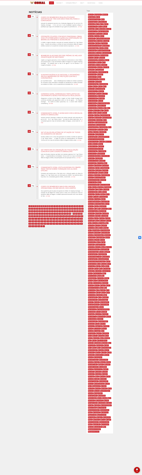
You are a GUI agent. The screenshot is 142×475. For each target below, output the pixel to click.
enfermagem (107, 268)
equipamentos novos (94, 431)
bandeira (105, 343)
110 (33, 218)
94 (42, 216)
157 (66, 223)
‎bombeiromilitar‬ (104, 304)
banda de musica (105, 410)
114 (45, 218)
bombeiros (104, 65)
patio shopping (93, 407)
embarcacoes (105, 412)
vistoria (95, 144)
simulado (103, 180)
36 (62, 208)
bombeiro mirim (102, 105)
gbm (91, 283)
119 (60, 218)
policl (91, 110)
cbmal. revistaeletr (94, 381)
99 (54, 216)
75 (49, 213)
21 (79, 206)
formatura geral (103, 196)
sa (105, 108)
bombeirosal (106, 45)
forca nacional (93, 275)
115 (48, 218)
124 (75, 218)
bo (97, 290)
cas (103, 19)
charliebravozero (93, 91)
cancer (107, 355)
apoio (106, 172)
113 (42, 218)
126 (81, 218)
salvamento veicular (105, 115)
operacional (105, 165)
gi (103, 275)
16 (67, 206)
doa (97, 29)
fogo (94, 340)
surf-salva (106, 67)
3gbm (103, 194)
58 (62, 211)
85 (73, 213)
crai (100, 26)
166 (39, 226)
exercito (91, 216)
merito (98, 311)
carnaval (99, 53)
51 (44, 211)
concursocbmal (93, 96)
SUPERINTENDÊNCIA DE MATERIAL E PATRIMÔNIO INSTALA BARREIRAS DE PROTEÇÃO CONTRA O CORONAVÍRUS (60, 76)
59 (64, 211)
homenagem (92, 41)
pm (110, 343)
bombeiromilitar (105, 156)
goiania (103, 362)
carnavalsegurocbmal (94, 55)
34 (57, 208)
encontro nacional (94, 160)
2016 (109, 264)
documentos (92, 242)
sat (90, 144)
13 (59, 206)
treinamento (99, 400)
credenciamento (93, 101)
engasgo (92, 29)
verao (108, 285)
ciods (91, 280)
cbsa (108, 266)
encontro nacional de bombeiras (97, 139)
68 (32, 213)
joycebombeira (93, 129)
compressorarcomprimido (95, 45)
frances (108, 220)
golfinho (91, 69)
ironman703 (92, 93)
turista (108, 376)
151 (48, 223)
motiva (107, 383)
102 (63, 216)
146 (33, 223)
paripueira (104, 225)
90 (32, 216)
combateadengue (105, 230)
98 (52, 216)
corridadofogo (93, 103)
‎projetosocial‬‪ (92, 309)
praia (101, 228)
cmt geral (97, 199)
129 (36, 221)
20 (77, 206)
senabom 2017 (93, 77)
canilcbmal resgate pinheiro (103, 38)
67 (29, 213)
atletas (97, 43)
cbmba (91, 115)
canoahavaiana (103, 127)
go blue (91, 14)
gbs (95, 113)
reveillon (102, 141)
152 (51, 223)
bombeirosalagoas (94, 48)
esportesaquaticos (101, 125)
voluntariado (102, 395)
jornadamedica (93, 108)
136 (57, 221)
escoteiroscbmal (103, 84)
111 (36, 218)
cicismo (91, 391)
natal (97, 268)
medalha (104, 311)
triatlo (99, 93)
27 (39, 208)
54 (52, 211)
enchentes (92, 24)
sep (100, 192)
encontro (92, 134)
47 (34, 211)
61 (69, 211)
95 (44, 216)
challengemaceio (105, 168)
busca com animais (105, 422)
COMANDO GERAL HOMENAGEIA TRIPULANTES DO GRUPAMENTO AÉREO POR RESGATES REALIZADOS (60, 94)
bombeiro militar (93, 364)
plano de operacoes (94, 287)
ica (90, 230)
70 (37, 213)
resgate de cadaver (101, 244)
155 (60, 223)
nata (110, 388)
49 (39, 211)
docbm (102, 240)
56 (57, 211)
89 (29, 216)
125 (78, 218)
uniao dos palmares (103, 280)
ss (102, 110)
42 (77, 208)
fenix (100, 86)
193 (95, 280)
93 (39, 216)
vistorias (91, 189)
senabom (101, 74)
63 (74, 211)
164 (33, 226)
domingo (101, 335)
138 (63, 221)
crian (100, 398)
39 (69, 208)
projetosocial (106, 256)
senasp (104, 264)
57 (59, 211)
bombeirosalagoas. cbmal (95, 256)
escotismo (99, 81)
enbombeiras (103, 132)
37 (64, 208)
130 (39, 221)
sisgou (107, 278)
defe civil (103, 323)
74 (47, 213)
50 (42, 211)
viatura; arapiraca (93, 211)
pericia (98, 352)
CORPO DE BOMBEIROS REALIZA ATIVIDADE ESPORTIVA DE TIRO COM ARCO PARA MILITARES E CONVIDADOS (60, 18)
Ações (81, 3)
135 (54, 221)
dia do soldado (93, 398)
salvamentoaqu (98, 357)
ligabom (101, 364)
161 (78, 223)
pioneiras (102, 57)
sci (110, 208)
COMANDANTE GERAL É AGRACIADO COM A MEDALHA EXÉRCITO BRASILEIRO (61, 114)
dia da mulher (93, 163)
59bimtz (98, 216)
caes (100, 182)
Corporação (59, 3)
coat (103, 36)
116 (51, 218)
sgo (105, 86)
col (100, 297)
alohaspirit (92, 125)
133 (48, 221)
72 (42, 213)
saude (106, 110)
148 (39, 223)
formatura (92, 33)
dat (103, 331)
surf (106, 129)
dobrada (105, 14)
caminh (105, 33)
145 (30, 223)
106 (75, 216)
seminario (100, 120)
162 (81, 223)
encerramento (93, 74)
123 (72, 218)
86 (76, 213)
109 (30, 218)
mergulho (102, 98)
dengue (106, 228)
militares (92, 43)
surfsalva (101, 129)
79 (59, 213)
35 (59, 208)
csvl (90, 113)
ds (99, 208)
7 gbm (91, 405)
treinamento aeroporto (95, 19)
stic (90, 86)
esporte (91, 177)
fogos (101, 144)
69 (34, 213)
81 (64, 213)
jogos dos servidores (103, 31)
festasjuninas (108, 187)
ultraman (98, 388)
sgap (91, 419)
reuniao (91, 285)
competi (99, 41)
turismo (102, 376)
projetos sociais (93, 72)
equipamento (96, 386)
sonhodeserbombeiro (94, 249)
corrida (101, 101)
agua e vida (99, 326)
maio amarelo (93, 105)
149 (42, 223)
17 (69, 206)
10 (52, 206)
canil (107, 48)
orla (91, 338)
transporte (92, 17)
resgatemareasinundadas (101, 122)
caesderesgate (93, 50)
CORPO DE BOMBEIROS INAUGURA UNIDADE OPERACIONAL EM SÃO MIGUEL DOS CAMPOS (58, 187)
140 (69, 221)
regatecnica (103, 206)
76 (52, 213)
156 (63, 223)
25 (34, 208)
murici (98, 194)
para (100, 77)
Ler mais (80, 26)
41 (74, 208)
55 (54, 211)
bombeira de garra (94, 141)
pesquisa (92, 323)
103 (66, 216)
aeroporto (105, 208)
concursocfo (101, 96)
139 (66, 221)
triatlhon (98, 170)
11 (54, 206)
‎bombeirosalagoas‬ (94, 307)
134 (51, 221)
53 (49, 211)
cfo (97, 24)
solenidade (106, 213)
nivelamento (97, 165)
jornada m (97, 110)
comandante (105, 216)
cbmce (105, 113)
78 (57, 213)
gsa (90, 132)
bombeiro (109, 247)
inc (90, 347)
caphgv (91, 268)
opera (105, 26)
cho (110, 398)
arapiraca (101, 146)
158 (69, 223)
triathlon (104, 388)
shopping (92, 314)
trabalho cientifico (94, 367)
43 (79, 208)
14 (62, 206)
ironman (101, 91)
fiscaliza (100, 187)
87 (78, 213)
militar (98, 266)
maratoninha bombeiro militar (96, 149)
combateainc (92, 319)
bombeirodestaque (99, 383)
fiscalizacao (92, 333)
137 (60, 221)
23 (29, 208)
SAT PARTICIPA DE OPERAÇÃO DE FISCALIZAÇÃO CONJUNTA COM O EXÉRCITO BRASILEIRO (59, 150)
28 (42, 208)
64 (77, 211)
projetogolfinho (93, 137)
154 (57, 223)
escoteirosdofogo (94, 84)
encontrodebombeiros (94, 156)
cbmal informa (93, 67)
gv (90, 223)
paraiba (106, 400)
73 (44, 213)
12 (57, 206)
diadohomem (101, 153)
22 (82, 206)
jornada (100, 108)
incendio (109, 29)
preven (99, 62)
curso (98, 65)
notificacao (106, 333)
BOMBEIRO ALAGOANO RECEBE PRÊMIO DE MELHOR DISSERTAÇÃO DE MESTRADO (61, 56)
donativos (108, 235)
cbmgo (96, 115)
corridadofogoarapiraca (104, 103)
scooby (96, 196)
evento (91, 343)
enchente (92, 194)
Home (51, 3)
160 (75, 223)
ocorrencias (97, 328)
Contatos (101, 3)
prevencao (96, 338)
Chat (137, 470)
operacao (92, 326)
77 (54, 213)
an (96, 189)
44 (82, 208)
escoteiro (92, 81)
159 (72, 223)
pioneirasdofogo (93, 60)
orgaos (103, 285)
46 (32, 211)
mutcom (102, 79)
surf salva (100, 163)
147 (36, 223)
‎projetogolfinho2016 (94, 304)
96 (47, 216)
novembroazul (93, 153)
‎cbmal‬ (102, 307)
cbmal (106, 24)
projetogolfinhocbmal (104, 137)
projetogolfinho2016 (103, 259)
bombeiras (102, 160)
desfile (91, 199)
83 (69, 213)
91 (34, 216)
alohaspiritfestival (93, 127)
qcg (103, 266)
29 (44, 208)
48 (37, 211)
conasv (91, 206)
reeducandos (107, 417)
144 (81, 221)
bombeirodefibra (104, 381)
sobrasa (96, 132)
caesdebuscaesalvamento (104, 50)
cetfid (91, 175)
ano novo (109, 141)
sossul (91, 208)
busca (103, 419)
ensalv (107, 204)
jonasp (91, 36)
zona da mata (97, 283)
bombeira (92, 213)
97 (49, 216)
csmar (91, 57)
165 (36, 226)
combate (104, 386)
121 (66, 218)
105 (72, 216)
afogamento (98, 14)
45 (29, 211)
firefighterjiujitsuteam (94, 201)
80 (62, 213)
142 (75, 221)
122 (69, 218)
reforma (91, 247)
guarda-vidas (92, 415)
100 (57, 216)
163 (30, 226)
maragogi (102, 223)
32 (52, 208)
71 (39, 213)
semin (109, 316)
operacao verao (98, 273)
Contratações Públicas (71, 3)
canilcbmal (92, 53)
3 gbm (103, 242)
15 (64, 206)
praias (91, 427)
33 (54, 208)
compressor (104, 43)
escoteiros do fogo (103, 72)
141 (72, 221)
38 (67, 208)
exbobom (97, 405)
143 (78, 221)
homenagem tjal (93, 21)
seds (91, 273)
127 (30, 221)
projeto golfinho (99, 69)
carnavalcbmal (105, 55)
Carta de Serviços (91, 3)
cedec (105, 192)
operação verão (98, 427)
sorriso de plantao (105, 184)
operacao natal (106, 271)
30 (47, 208)
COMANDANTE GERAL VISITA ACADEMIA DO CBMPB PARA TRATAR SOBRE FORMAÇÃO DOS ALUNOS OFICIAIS (60, 169)
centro (97, 285)
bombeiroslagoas (99, 204)
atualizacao (92, 120)
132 (45, 221)
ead (99, 264)
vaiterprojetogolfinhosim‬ (103, 309)
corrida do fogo (93, 151)
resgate (91, 117)
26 (37, 208)
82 (67, 213)
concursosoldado (93, 98)
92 (37, 216)
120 (63, 218)
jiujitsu (101, 172)
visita (98, 17)
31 (49, 208)
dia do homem (102, 316)
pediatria (92, 271)
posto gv (98, 247)
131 (42, 221)
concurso (105, 93)
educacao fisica (98, 369)
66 (82, 211)
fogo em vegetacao (102, 340)
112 (39, 218)
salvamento (92, 38)
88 (81, 213)
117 (54, 218)
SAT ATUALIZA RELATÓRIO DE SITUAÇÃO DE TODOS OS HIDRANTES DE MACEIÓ (60, 133)
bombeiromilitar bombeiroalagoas (97, 261)
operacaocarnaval (107, 53)
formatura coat (93, 31)
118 (57, 218)
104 (69, 216)
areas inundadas (93, 192)
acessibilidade (103, 367)
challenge (92, 170)
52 (47, 211)
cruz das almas (93, 182)
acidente (102, 29)
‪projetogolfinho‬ (105, 302)
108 (82, 216)
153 (54, 223)
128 (33, 221)
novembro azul (93, 316)
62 (72, 211)
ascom (100, 67)
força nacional (105, 424)
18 (72, 206)
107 (79, 216)
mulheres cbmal (103, 21)
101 (60, 216)
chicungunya (96, 230)
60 (67, 211)
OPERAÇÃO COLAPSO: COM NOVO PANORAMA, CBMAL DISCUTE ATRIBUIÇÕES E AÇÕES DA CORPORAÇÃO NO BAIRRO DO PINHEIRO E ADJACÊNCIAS (61, 38)
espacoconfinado (107, 117)
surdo (91, 369)
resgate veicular (93, 403)
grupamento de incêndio (95, 429)
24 (32, 208)
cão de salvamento (94, 422)
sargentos (92, 65)
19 (74, 206)
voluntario (98, 271)
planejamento (93, 278)
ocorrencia (100, 278)
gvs (97, 376)
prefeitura (92, 352)
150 (45, 223)
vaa (110, 127)
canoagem (106, 41)
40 (72, 208)
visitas (105, 398)
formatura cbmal (93, 26)
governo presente (102, 415)
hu (90, 187)
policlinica (92, 355)
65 (79, 211)
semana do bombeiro (100, 177)
